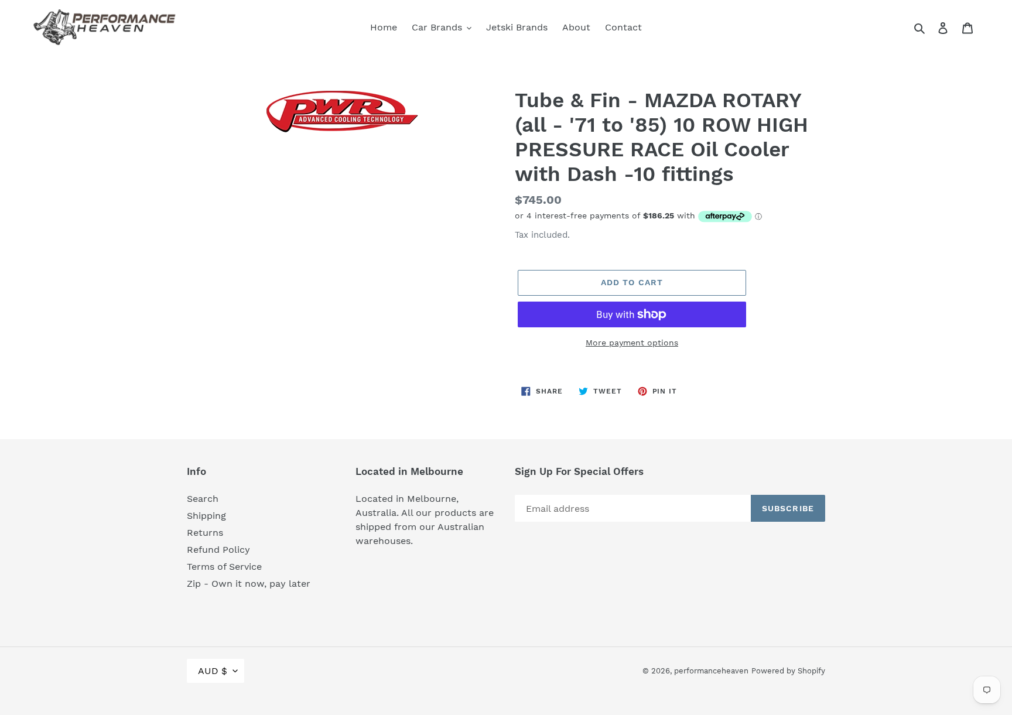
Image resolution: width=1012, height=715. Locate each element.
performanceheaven (711, 670)
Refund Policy (218, 549)
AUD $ (212, 670)
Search (202, 498)
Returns (205, 532)
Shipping (206, 515)
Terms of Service (224, 566)
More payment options (632, 342)
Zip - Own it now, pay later (248, 583)
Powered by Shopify (788, 670)
